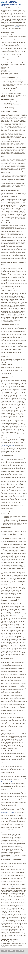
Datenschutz (20, 950)
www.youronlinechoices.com (7, 445)
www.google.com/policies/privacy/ (15, 886)
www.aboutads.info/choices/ (7, 443)
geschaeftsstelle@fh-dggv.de (16, 26)
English (4, 950)
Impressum (11, 950)
